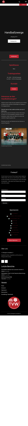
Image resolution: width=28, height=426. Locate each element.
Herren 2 (3, 271)
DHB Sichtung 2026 (6, 277)
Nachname (3, 198)
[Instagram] (6, 261)
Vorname (3, 194)
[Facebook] (2, 261)
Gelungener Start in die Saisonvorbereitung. (13, 273)
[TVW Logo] (10, 1)
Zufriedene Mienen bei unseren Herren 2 (12, 269)
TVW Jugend (3, 278)
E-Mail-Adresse (4, 189)
